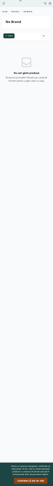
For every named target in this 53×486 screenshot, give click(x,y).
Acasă (4, 11)
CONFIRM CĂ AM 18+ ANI (30, 480)
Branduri (15, 11)
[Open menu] (4, 3)
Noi (44, 36)
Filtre (10, 36)
